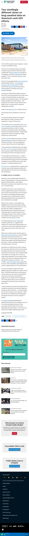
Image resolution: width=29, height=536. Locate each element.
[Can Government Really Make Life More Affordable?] (5, 401)
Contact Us (5, 489)
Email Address (6, 352)
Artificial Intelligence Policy (8, 497)
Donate (25, 2)
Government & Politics (16, 388)
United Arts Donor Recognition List (10, 515)
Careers (4, 486)
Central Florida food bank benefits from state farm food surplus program (19, 412)
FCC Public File (6, 509)
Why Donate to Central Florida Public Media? (14, 424)
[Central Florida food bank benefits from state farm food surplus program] (5, 411)
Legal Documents (6, 492)
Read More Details (14, 466)
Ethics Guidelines (6, 495)
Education (13, 378)
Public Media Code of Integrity (14, 462)
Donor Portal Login (7, 512)
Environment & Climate (16, 367)
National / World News (20, 316)
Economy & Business (15, 398)
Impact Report (6, 518)
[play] (2, 534)
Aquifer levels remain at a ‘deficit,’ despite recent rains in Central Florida (19, 371)
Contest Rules (6, 506)
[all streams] (27, 534)
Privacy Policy (5, 503)
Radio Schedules (6, 483)
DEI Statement (6, 500)
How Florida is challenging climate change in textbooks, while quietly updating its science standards (19, 381)
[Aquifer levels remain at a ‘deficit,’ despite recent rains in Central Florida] (5, 370)
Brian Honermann (6, 166)
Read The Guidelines (14, 449)
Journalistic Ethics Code (14, 446)
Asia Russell (10, 149)
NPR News (8, 316)
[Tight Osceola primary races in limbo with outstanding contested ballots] (5, 391)
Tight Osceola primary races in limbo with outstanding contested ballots (19, 392)
